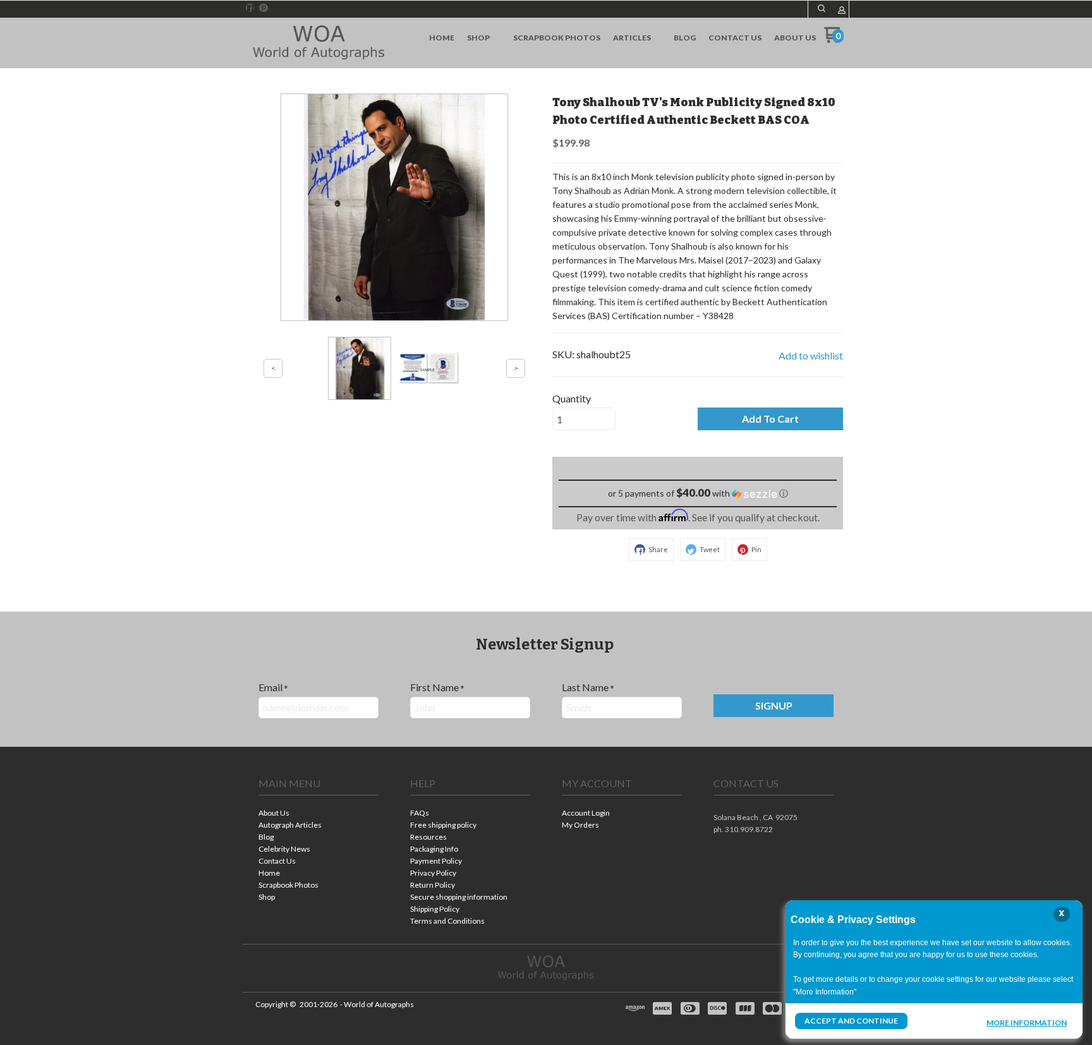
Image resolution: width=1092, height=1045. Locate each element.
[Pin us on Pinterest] (263, 8)
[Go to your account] (842, 11)
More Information (1026, 1022)
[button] (821, 8)
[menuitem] (441, 38)
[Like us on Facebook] (250, 8)
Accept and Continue (851, 1020)
